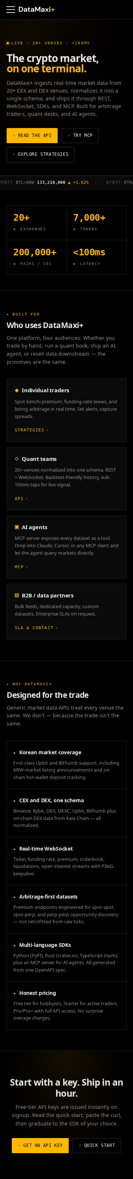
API (21, 498)
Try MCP (80, 135)
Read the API (32, 135)
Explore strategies (40, 154)
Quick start (97, 1145)
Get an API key (40, 1145)
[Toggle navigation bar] (10, 9)
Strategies (32, 430)
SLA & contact (36, 627)
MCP (21, 567)
